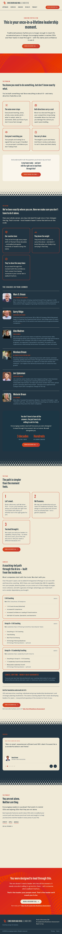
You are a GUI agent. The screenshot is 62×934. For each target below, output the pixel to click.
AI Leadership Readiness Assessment (47, 922)
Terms (57, 931)
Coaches (20, 7)
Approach (5, 7)
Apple (10, 822)
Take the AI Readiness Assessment (34, 709)
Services (13, 7)
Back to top (40, 924)
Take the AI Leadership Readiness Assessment (36, 905)
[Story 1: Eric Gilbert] (5, 766)
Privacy (53, 931)
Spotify (5, 822)
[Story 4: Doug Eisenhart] (10, 766)
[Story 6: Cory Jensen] (14, 766)
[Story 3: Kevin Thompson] (9, 766)
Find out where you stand (31, 174)
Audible (16, 822)
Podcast (34, 7)
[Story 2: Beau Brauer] (7, 766)
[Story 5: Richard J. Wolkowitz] (12, 766)
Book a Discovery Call (52, 7)
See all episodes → (8, 826)
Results (27, 7)
